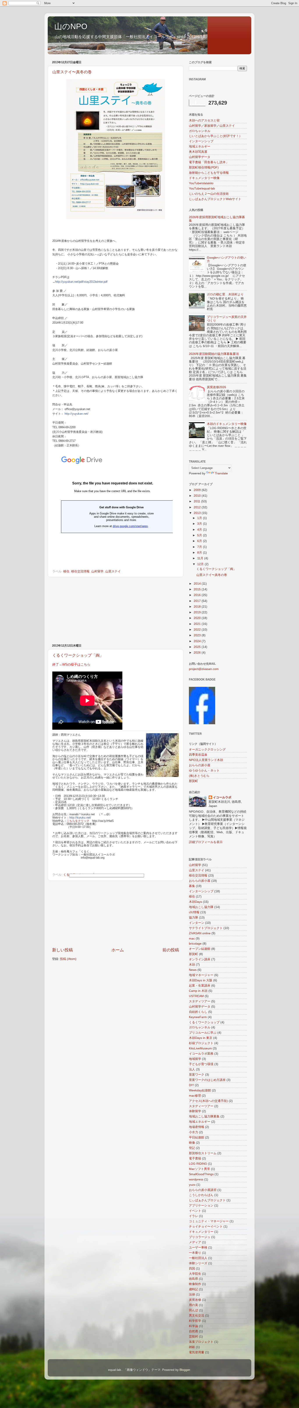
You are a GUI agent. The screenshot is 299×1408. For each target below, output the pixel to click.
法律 (192, 1294)
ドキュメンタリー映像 (204, 178)
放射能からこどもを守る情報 (209, 172)
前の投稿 (170, 950)
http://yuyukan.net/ (76, 413)
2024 (198, 641)
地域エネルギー (199, 146)
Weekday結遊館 (200, 1090)
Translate (221, 473)
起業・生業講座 (199, 985)
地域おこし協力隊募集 (204, 1116)
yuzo (192, 1184)
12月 (201, 564)
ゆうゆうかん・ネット (204, 770)
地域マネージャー (201, 975)
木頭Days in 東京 (200, 1038)
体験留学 (195, 1111)
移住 (66, 571)
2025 (198, 647)
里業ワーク (196, 1074)
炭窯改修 (195, 1299)
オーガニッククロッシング (207, 749)
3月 (200, 523)
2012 (198, 507)
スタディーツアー (201, 1106)
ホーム (117, 950)
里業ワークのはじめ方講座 (207, 1080)
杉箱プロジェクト (201, 1043)
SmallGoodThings (201, 1174)
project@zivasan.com (204, 669)
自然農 (193, 1331)
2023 (198, 635)
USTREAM (196, 996)
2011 (197, 501)
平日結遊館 (196, 1137)
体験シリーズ (198, 1263)
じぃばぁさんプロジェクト (207, 1200)
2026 (198, 652)
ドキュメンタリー (201, 1231)
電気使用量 (196, 1352)
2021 (198, 624)
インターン (196, 922)
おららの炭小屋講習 (202, 1190)
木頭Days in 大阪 (200, 980)
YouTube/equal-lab (202, 188)
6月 (200, 541)
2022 (198, 629)
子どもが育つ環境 (201, 1064)
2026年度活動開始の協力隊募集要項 (214, 354)
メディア (195, 1242)
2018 (198, 606)
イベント (195, 1210)
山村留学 (97, 571)
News (193, 969)
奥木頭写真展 (198, 151)
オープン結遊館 (199, 948)
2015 (198, 589)
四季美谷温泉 (198, 754)
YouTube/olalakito (201, 183)
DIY (191, 1085)
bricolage (195, 943)
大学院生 (195, 1273)
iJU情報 (194, 912)
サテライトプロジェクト (206, 928)
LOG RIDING (198, 1163)
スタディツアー (199, 1001)
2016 (198, 595)
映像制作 (195, 1284)
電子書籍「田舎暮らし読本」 (209, 162)
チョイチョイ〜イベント (206, 1226)
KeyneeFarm (198, 1017)
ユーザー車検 (198, 1247)
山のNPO (70, 26)
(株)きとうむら (199, 775)
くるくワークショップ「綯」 (78, 655)
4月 (200, 529)
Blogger (184, 1369)
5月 (200, 535)
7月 (200, 547)
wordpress (196, 1179)
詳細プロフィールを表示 (206, 842)
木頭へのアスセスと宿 (204, 120)
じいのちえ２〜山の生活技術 (209, 193)
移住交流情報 (80, 571)
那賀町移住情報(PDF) (204, 167)
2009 (198, 490)
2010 (198, 495)
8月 (200, 552)
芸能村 (193, 1336)
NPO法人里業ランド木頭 (206, 760)
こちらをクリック (78, 820)
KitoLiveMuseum (200, 1048)
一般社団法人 (198, 1258)
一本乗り (195, 1252)
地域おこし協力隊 (201, 907)
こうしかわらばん (201, 1195)
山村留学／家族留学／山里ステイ (212, 125)
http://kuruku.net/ (80, 817)
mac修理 (195, 1095)
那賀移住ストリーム (202, 1153)
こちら (85, 664)
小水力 (193, 1132)
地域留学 (195, 1059)
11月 (200, 558)
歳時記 (193, 1289)
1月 (200, 518)
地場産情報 (196, 1127)
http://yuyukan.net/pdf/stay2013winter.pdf (81, 281)
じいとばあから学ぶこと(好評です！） (215, 136)
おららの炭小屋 (199, 765)
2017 (198, 601)
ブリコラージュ (199, 1237)
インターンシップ (201, 141)
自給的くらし (198, 1011)
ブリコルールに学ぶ (202, 1032)
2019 (198, 612)
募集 (192, 886)
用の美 (193, 1305)
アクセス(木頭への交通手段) (208, 1101)
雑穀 (192, 1347)
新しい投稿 (62, 950)
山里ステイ (113, 571)
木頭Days (195, 901)
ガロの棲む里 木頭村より (225, 294)
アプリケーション (201, 1205)
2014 (198, 583)
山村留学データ (199, 157)
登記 (192, 1148)
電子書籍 (195, 1158)
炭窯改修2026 (216, 387)
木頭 (192, 964)
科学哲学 (195, 1320)
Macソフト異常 (199, 1169)
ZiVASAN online (200, 933)
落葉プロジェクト (201, 1341)
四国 (192, 1268)
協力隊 (193, 917)
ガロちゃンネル (199, 131)
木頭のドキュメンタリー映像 (227, 424)
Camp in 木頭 (198, 990)
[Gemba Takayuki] (202, 723)
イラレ (193, 1216)
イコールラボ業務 (201, 1053)
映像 (192, 1142)
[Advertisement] (115, 610)
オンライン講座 (199, 959)
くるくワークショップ (204, 1022)
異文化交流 (196, 1315)
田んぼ (193, 1310)
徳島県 (193, 1278)
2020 (198, 618)
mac (192, 938)
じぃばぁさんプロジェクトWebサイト (215, 199)
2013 (198, 513)
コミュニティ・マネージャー (209, 1221)
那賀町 (193, 781)
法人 (192, 1069)
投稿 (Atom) (68, 959)
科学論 (193, 1326)
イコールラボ (222, 797)
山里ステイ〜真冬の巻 (72, 72)
